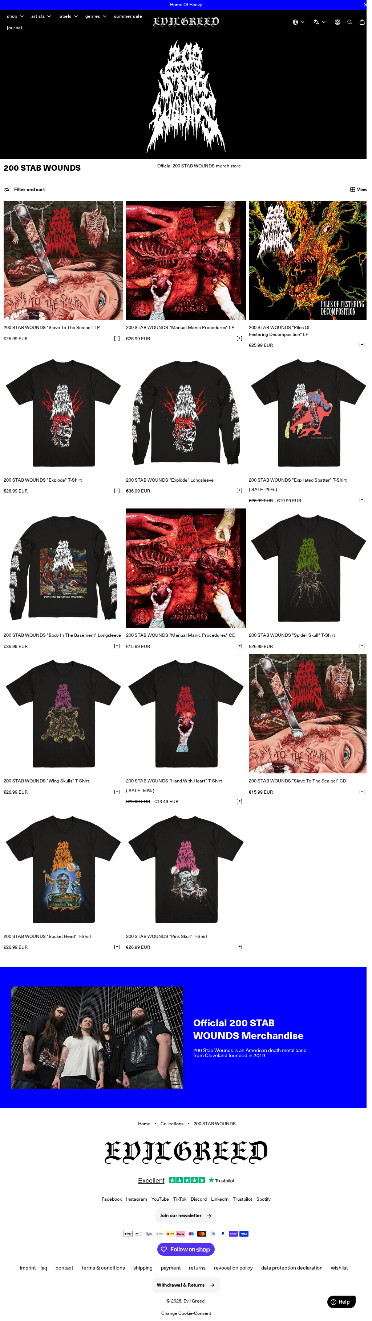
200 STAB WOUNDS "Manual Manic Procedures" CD (179, 630)
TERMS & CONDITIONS (100, 1267)
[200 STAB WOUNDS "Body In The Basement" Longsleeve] (62, 563)
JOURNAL (14, 28)
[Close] (366, 4)
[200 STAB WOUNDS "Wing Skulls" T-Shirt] (62, 707)
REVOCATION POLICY (230, 1267)
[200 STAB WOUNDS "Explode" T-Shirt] (62, 410)
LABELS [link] (64, 16)
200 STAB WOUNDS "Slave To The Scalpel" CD (294, 773)
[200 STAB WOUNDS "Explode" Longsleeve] (183, 410)
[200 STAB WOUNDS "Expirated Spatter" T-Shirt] (304, 410)
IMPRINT (25, 1267)
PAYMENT (168, 1267)
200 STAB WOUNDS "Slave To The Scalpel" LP (52, 326)
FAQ (41, 1267)
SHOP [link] (12, 16)
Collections (169, 1113)
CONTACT (62, 1267)
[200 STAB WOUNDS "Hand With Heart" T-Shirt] (183, 707)
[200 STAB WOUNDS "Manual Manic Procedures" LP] (183, 259)
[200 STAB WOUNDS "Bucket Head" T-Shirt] (62, 861)
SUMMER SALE (128, 16)
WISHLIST (336, 1267)
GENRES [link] (92, 16)
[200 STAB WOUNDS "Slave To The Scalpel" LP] (62, 259)
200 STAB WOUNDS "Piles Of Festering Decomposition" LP (275, 329)
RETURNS (194, 1267)
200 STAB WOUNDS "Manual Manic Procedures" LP (178, 326)
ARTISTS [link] (38, 16)
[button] (24, 189)
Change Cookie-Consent (183, 1313)
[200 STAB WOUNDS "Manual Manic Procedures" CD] (183, 563)
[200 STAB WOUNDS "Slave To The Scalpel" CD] (304, 707)
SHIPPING (140, 1267)
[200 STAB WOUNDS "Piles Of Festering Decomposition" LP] (304, 259)
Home (141, 1113)
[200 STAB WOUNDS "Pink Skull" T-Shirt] (183, 861)
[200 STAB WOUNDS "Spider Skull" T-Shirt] (304, 563)
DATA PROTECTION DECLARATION (289, 1267)
